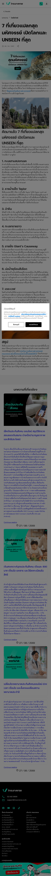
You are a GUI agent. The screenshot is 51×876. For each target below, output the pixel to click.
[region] (25, 317)
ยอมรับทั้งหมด (33, 324)
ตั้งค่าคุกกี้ (16, 324)
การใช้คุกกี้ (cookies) (14, 316)
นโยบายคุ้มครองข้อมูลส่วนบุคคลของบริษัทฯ (33, 314)
